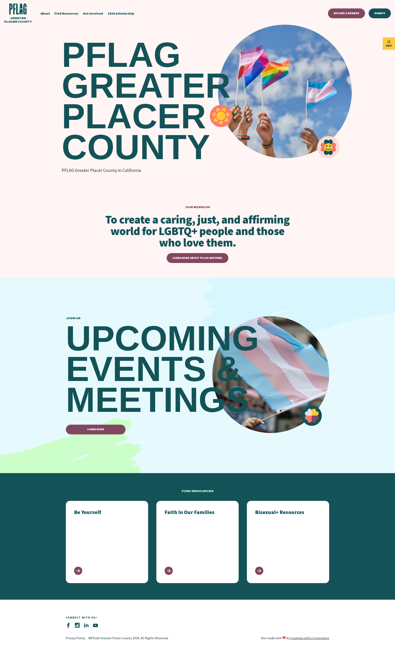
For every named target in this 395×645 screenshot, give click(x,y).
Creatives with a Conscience (309, 638)
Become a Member (346, 13)
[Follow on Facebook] (68, 625)
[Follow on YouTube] (95, 625)
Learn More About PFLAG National (197, 258)
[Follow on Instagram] (77, 625)
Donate (379, 13)
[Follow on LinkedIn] (86, 625)
